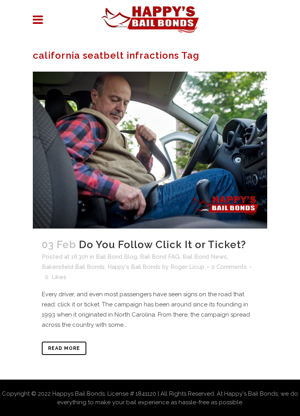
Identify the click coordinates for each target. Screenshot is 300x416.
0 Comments (229, 266)
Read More (64, 348)
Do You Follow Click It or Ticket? (162, 244)
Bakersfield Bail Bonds (73, 266)
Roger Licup (187, 266)
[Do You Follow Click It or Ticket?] (150, 150)
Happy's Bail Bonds (134, 266)
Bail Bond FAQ (160, 256)
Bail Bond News (204, 256)
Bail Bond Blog (116, 256)
